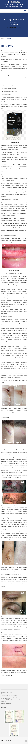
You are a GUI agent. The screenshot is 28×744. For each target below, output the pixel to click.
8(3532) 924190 (8, 675)
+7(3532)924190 (20, 6)
